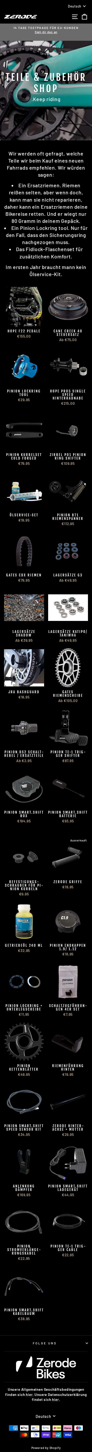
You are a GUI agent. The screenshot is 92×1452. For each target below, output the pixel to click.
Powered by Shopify (46, 1448)
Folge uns (45, 1343)
